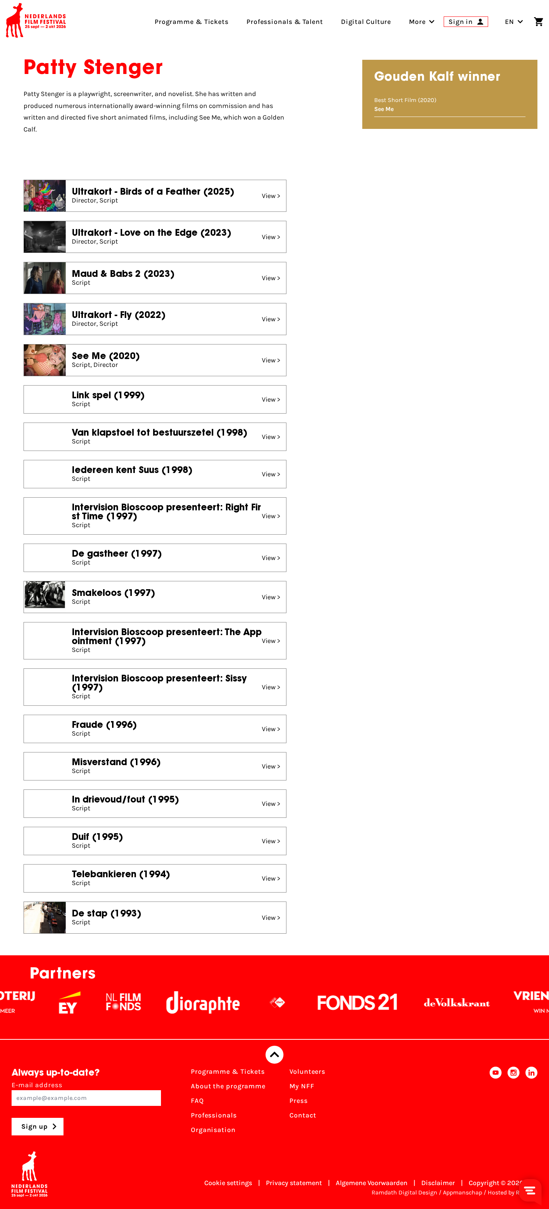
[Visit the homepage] (36, 21)
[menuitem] (417, 21)
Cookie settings (228, 1183)
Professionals (214, 1115)
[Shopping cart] (538, 21)
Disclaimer (438, 1183)
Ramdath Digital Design (404, 1192)
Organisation (213, 1130)
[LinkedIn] (531, 1103)
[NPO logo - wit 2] (260, 1002)
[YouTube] (496, 1103)
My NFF (301, 1086)
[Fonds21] (340, 1002)
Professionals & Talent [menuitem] (284, 21)
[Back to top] (274, 1055)
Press (298, 1101)
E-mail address (37, 1085)
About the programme (228, 1086)
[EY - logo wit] (52, 1002)
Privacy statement (294, 1183)
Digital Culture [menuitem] (366, 21)
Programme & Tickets (228, 1071)
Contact (302, 1115)
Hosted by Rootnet (512, 1192)
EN (509, 22)
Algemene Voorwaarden (371, 1183)
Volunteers (307, 1071)
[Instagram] (513, 1103)
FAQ (197, 1101)
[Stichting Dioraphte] (185, 1002)
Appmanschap (462, 1192)
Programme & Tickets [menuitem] (192, 21)
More (417, 21)
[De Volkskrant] (439, 1002)
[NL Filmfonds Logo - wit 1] (106, 1002)
